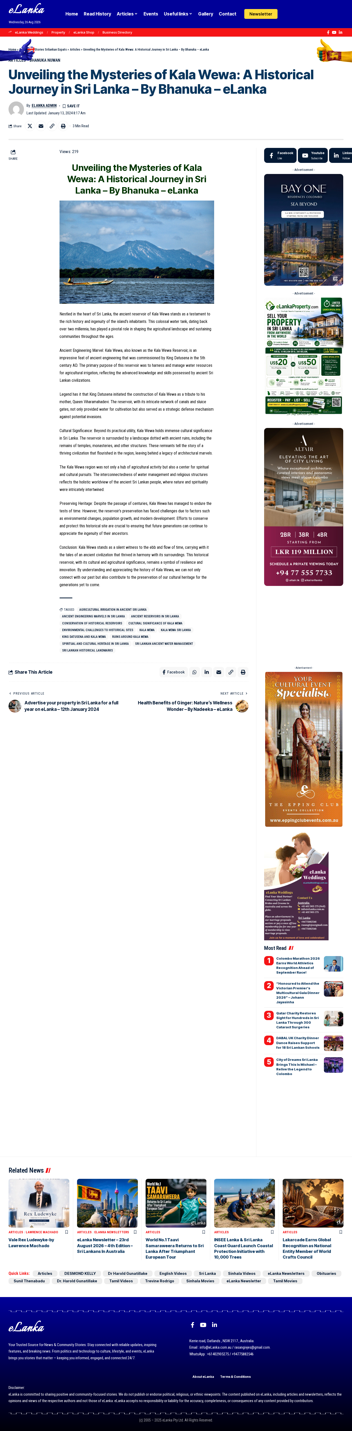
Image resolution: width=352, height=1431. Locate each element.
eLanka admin (44, 105)
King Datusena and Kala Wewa (84, 637)
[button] (297, 14)
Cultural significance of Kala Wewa (155, 623)
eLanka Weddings (29, 32)
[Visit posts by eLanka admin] (16, 109)
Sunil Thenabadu (29, 1281)
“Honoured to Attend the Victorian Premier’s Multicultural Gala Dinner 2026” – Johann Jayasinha (298, 992)
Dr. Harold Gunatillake (77, 1281)
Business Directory (117, 32)
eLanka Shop (83, 32)
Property (58, 32)
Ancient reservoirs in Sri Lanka (155, 616)
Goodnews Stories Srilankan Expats (43, 49)
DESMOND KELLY (80, 1273)
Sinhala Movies (200, 1281)
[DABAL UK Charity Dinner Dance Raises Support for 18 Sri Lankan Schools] (333, 1043)
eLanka (26, 10)
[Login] (287, 14)
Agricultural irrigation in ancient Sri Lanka (113, 609)
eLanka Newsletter (244, 1281)
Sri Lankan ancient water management (164, 644)
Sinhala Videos (242, 1273)
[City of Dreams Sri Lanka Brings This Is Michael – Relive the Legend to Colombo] (333, 1065)
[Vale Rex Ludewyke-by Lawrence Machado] (39, 1203)
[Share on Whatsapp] (194, 672)
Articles (75, 49)
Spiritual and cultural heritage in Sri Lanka (95, 644)
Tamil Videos (121, 1281)
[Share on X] (30, 126)
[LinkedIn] (340, 32)
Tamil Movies (285, 1281)
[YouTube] (334, 32)
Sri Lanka (207, 1273)
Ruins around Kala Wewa (130, 637)
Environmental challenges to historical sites (97, 630)
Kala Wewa (147, 630)
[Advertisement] (303, 624)
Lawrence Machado (42, 1232)
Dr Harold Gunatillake (127, 1273)
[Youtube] (313, 155)
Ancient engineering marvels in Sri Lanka (93, 616)
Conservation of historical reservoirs (92, 623)
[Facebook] (328, 32)
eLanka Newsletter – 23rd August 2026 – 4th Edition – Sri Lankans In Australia (105, 1245)
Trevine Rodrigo (159, 1281)
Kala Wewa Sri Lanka (176, 630)
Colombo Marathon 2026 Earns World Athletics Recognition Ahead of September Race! (298, 965)
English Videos (173, 1273)
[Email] (41, 126)
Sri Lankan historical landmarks (87, 650)
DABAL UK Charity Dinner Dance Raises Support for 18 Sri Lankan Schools (298, 1042)
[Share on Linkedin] (206, 672)
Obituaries (326, 1273)
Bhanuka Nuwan (45, 60)
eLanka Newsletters (111, 1232)
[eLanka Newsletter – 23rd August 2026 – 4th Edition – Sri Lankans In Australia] (107, 1203)
